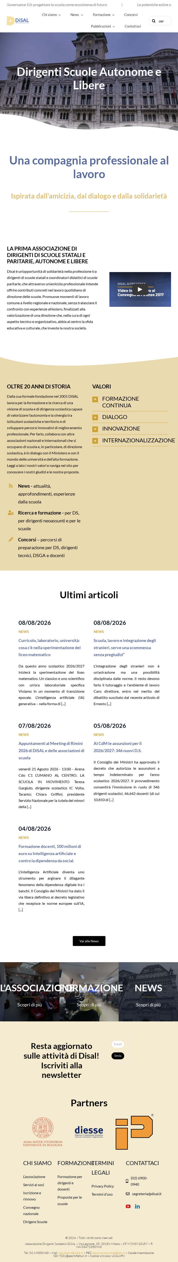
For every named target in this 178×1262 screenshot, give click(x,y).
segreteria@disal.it (70, 1253)
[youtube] (128, 1206)
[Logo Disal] (18, 18)
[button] (130, 402)
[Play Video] (140, 289)
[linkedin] (137, 1206)
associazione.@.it (108, 1253)
